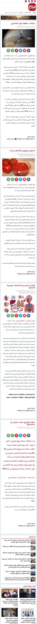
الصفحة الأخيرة (28, 13)
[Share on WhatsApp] (12, 50)
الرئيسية (34, 13)
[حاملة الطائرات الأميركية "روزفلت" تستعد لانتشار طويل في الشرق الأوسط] (33, 588)
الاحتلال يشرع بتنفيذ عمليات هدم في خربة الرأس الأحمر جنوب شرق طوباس (17, 556)
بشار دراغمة (31, 493)
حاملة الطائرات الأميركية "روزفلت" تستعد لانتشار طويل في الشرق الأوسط (17, 588)
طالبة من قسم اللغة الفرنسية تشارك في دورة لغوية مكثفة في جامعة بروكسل (10, 617)
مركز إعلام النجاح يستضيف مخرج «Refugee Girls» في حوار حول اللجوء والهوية (27, 616)
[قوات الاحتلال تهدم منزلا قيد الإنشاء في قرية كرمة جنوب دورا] (33, 576)
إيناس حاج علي (30, 321)
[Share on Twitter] (20, 50)
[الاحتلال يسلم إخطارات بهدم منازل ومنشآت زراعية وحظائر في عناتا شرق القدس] (33, 582)
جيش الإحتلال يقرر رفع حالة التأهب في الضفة (16, 562)
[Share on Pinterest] (16, 50)
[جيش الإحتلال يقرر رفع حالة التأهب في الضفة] (33, 563)
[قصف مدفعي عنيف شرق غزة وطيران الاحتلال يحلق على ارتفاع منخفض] (33, 570)
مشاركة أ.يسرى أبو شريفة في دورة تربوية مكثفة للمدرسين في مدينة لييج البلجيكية (17, 594)
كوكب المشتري (30, 62)
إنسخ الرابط (11, 139)
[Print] (8, 50)
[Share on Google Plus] (24, 50)
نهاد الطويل (31, 56)
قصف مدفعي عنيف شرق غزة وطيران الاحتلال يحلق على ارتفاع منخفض (16, 569)
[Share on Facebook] (28, 50)
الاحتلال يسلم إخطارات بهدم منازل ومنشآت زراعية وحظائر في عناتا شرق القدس (17, 582)
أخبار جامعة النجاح (29, 602)
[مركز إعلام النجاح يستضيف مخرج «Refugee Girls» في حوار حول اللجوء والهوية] (27, 608)
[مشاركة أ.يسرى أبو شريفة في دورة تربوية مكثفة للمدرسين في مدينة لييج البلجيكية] (33, 595)
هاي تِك (21, 13)
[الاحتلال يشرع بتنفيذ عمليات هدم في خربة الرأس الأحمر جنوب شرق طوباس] (33, 557)
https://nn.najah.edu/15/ (26, 410)
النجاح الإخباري (32, 7)
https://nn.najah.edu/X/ (26, 541)
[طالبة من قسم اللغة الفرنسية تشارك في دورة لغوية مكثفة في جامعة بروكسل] (9, 608)
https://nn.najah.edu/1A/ (26, 274)
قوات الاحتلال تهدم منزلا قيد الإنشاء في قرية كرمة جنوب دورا (16, 575)
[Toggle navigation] (26, 1)
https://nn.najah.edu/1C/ (26, 139)
